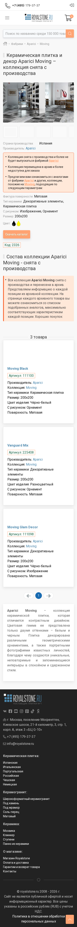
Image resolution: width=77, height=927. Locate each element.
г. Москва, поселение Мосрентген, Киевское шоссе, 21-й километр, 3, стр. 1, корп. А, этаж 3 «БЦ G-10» (35, 725)
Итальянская (12, 767)
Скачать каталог (16, 234)
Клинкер (9, 835)
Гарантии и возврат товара (21, 867)
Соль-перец (11, 812)
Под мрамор (11, 807)
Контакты (9, 871)
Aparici (31, 148)
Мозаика (9, 830)
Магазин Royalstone (16, 858)
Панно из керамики (16, 843)
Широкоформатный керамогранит (26, 799)
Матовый (9, 816)
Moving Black (17, 369)
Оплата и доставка (16, 862)
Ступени (8, 839)
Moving (29, 184)
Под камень (11, 803)
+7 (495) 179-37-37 (20, 737)
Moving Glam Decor (22, 527)
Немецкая (10, 784)
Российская (11, 775)
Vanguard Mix (17, 445)
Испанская (10, 762)
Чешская (9, 780)
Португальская (13, 771)
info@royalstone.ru (20, 744)
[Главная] (5, 44)
